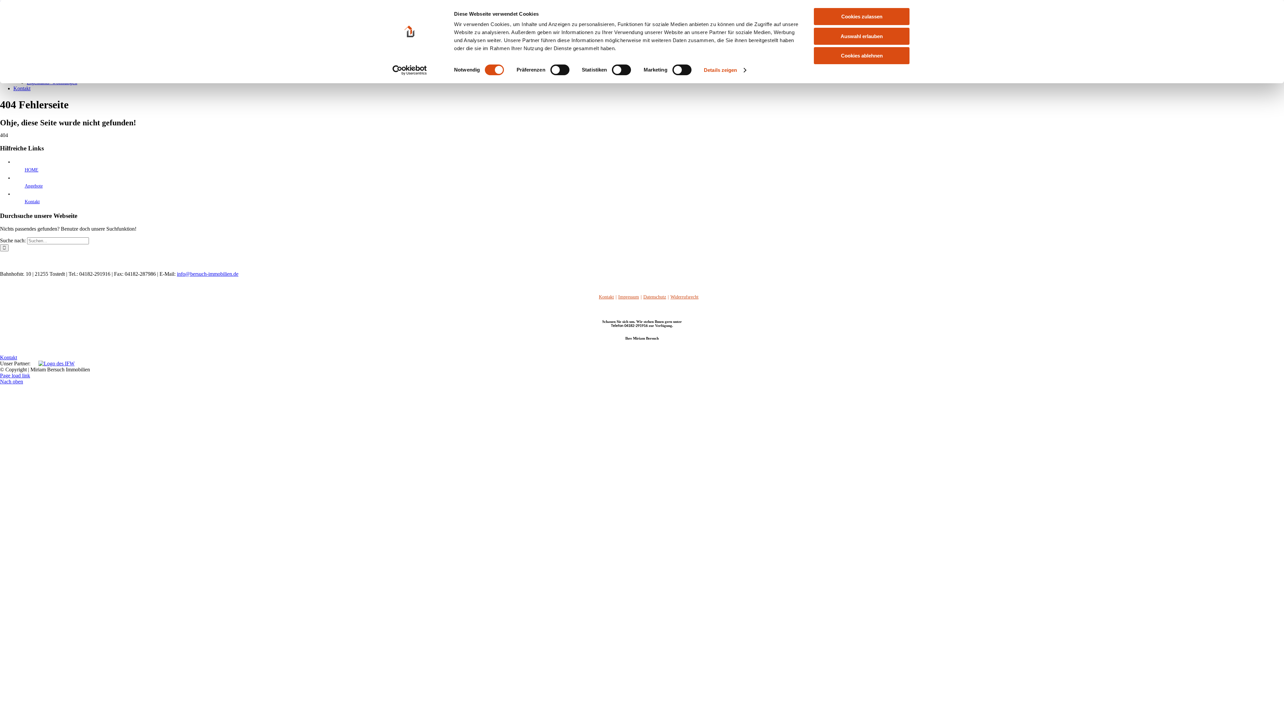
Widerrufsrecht (684, 296)
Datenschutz (654, 296)
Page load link (15, 375)
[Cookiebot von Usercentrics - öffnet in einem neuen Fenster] (410, 70)
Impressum (628, 296)
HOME (31, 169)
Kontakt (32, 201)
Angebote (34, 186)
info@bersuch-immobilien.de (207, 274)
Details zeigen (720, 70)
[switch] (559, 70)
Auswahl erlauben (862, 36)
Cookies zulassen (861, 16)
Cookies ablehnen (862, 55)
